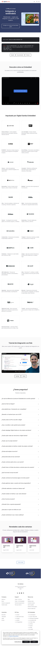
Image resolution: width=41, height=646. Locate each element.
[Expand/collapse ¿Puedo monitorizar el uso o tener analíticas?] (38, 515)
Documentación (20, 55)
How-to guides (31, 604)
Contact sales (4, 604)
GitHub (24, 376)
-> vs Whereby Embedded (33, 618)
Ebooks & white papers (32, 606)
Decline (34, 641)
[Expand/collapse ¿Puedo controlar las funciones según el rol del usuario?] (38, 478)
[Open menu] (38, 1)
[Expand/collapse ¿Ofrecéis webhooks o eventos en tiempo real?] (38, 489)
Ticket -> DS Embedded (19, 601)
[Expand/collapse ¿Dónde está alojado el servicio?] (38, 452)
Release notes (31, 601)
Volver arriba (20, 562)
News (3, 601)
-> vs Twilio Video (31, 622)
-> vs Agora (30, 625)
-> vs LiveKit (30, 629)
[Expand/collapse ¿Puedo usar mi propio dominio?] (38, 441)
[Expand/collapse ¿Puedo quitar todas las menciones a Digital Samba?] (38, 436)
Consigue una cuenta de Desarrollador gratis (10, 26)
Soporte (12, 55)
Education (4, 614)
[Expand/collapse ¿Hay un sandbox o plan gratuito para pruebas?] (38, 425)
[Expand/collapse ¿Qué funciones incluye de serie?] (38, 473)
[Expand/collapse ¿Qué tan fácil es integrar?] (38, 404)
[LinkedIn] (17, 593)
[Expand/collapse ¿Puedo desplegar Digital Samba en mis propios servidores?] (38, 431)
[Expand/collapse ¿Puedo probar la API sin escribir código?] (38, 420)
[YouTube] (19, 593)
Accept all (26, 641)
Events (3, 620)
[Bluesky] (21, 593)
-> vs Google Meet (18, 622)
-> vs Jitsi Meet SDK (32, 620)
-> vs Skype (17, 618)
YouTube (17, 376)
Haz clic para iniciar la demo (20, 91)
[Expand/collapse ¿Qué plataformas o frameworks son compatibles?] (38, 409)
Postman (28, 55)
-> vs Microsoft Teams (19, 616)
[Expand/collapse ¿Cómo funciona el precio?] (38, 499)
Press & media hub (31, 608)
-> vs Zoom (17, 614)
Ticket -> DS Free (18, 599)
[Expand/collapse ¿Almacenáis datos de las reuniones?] (38, 457)
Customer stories (31, 603)
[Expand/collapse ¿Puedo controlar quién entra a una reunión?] (38, 462)
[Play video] (20, 363)
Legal (3, 618)
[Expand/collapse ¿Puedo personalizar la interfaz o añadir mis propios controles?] (38, 446)
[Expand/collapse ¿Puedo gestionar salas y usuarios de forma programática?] (38, 483)
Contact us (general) (6, 603)
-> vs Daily (30, 627)
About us (3, 599)
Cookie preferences (18, 641)
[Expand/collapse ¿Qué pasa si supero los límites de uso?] (38, 510)
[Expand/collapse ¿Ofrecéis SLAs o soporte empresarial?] (38, 505)
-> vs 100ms (30, 623)
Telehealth (4, 616)
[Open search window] (36, 1)
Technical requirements (19, 603)
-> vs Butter (17, 620)
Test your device (18, 604)
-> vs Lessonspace (31, 614)
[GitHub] (23, 593)
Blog (29, 599)
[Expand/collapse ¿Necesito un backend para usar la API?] (38, 415)
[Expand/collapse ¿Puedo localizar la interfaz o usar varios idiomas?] (38, 494)
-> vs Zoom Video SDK (32, 616)
